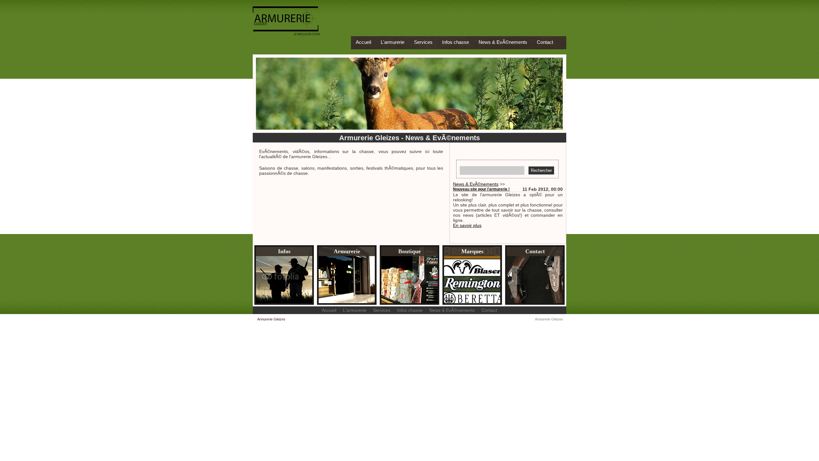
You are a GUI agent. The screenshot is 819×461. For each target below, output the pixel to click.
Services (423, 42)
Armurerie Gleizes (549, 319)
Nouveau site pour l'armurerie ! (481, 189)
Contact (545, 42)
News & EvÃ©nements (503, 42)
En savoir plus (467, 225)
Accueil (363, 42)
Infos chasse (455, 42)
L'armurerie (392, 42)
